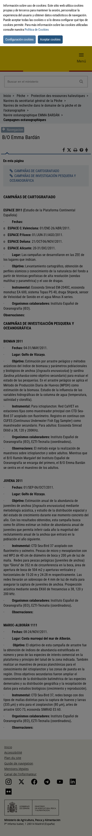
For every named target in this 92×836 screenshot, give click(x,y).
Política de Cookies (37, 30)
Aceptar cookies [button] (50, 39)
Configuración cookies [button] (19, 39)
